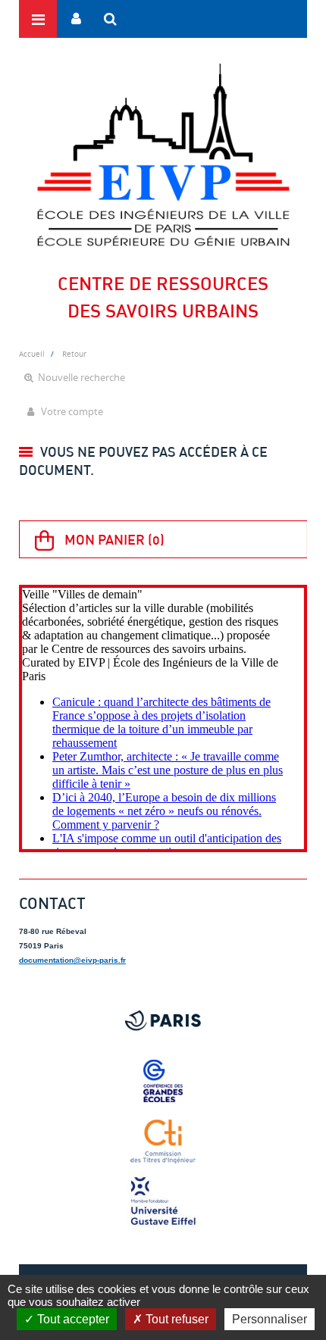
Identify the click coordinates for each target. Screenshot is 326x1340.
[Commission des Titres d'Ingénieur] (163, 1141)
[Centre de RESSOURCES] (163, 154)
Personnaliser (269, 1319)
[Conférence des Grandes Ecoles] (163, 1081)
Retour (74, 353)
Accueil (32, 353)
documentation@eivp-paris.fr (72, 960)
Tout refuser (175, 1319)
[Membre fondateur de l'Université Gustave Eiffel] (163, 1202)
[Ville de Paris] (163, 1020)
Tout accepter (71, 1319)
